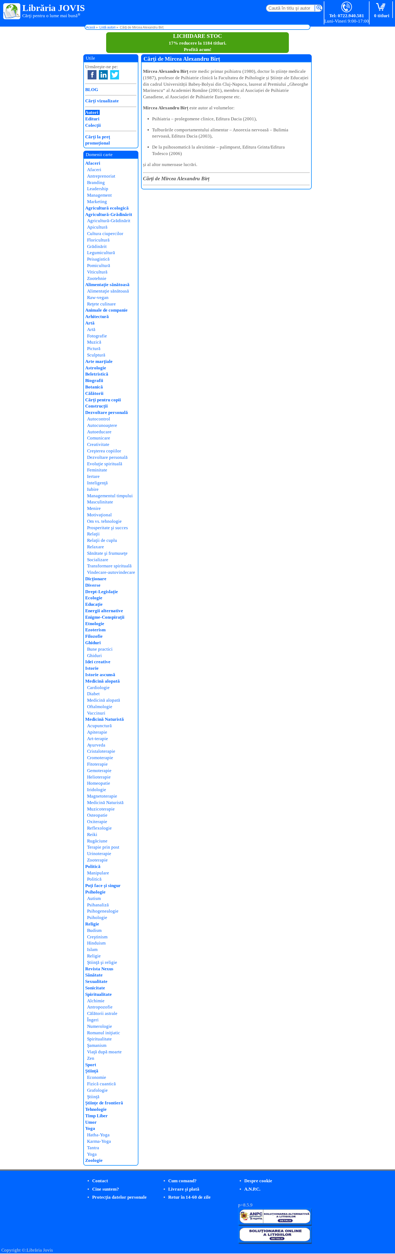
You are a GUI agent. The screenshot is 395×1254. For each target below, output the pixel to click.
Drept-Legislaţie (101, 591)
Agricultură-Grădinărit (108, 214)
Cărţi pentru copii (103, 399)
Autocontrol (98, 418)
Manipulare (98, 872)
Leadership (97, 188)
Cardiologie (98, 687)
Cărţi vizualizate (102, 100)
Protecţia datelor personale (119, 1197)
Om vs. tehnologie (104, 521)
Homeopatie (98, 783)
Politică (92, 866)
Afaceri (92, 163)
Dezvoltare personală (106, 412)
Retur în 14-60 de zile (189, 1197)
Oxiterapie (97, 821)
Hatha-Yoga (98, 1134)
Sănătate (94, 975)
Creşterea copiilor (104, 450)
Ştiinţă (91, 1070)
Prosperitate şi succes (107, 527)
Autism (94, 898)
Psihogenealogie (103, 911)
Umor (91, 1122)
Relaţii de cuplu (102, 540)
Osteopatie (97, 815)
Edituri (92, 118)
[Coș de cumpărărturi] (381, 7)
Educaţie (94, 604)
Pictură (93, 348)
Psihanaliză (98, 904)
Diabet (93, 693)
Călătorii (94, 393)
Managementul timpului (110, 495)
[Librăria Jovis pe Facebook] (92, 75)
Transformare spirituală (109, 565)
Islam (92, 949)
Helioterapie (99, 777)
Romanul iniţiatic (103, 1032)
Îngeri (93, 1019)
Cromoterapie (100, 757)
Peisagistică (98, 259)
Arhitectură (97, 316)
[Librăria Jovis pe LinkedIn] (103, 75)
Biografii (94, 380)
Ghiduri (93, 642)
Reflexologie (99, 828)
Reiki (92, 834)
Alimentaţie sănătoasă (107, 284)
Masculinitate (100, 502)
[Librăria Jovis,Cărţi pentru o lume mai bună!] (12, 11)
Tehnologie (96, 1109)
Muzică (94, 342)
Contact (100, 1180)
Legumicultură (101, 252)
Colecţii (93, 125)
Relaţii (93, 533)
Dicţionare (95, 578)
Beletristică (96, 374)
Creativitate (98, 444)
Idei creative (97, 661)
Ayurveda (96, 745)
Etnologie (94, 623)
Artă (90, 323)
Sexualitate (96, 981)
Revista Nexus (99, 968)
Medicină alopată (102, 681)
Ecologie (93, 597)
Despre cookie (258, 1180)
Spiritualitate (98, 994)
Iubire (93, 489)
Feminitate (97, 470)
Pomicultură (98, 265)
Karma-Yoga (99, 1141)
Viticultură (97, 272)
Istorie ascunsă (100, 674)
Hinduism (96, 943)
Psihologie (95, 892)
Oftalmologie (99, 706)
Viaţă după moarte (104, 1051)
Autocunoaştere (102, 425)
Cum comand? (182, 1180)
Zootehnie (96, 278)
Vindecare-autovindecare (111, 572)
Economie (96, 1077)
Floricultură (98, 240)
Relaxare (95, 546)
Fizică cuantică (101, 1083)
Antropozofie (100, 1007)
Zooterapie (97, 860)
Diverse (92, 585)
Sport (90, 1064)
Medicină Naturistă (104, 719)
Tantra (93, 1147)
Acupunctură (99, 725)
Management (99, 195)
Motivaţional (99, 514)
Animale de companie (106, 310)
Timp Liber (96, 1115)
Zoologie (94, 1160)
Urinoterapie (99, 853)
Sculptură (96, 355)
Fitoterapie (97, 764)
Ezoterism (95, 629)
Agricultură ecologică (107, 208)
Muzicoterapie (101, 809)
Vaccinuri (96, 713)
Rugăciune (97, 841)
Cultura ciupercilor (105, 233)
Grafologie (97, 1090)
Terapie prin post (103, 847)
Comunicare (98, 438)
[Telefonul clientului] (346, 7)
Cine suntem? (105, 1189)
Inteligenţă (97, 482)
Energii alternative (104, 610)
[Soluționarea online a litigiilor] (274, 1241)
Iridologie (96, 789)
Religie (92, 924)
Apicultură (97, 227)
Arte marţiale (99, 361)
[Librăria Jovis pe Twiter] (114, 75)
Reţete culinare (101, 304)
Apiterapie (97, 732)
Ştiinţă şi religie (102, 962)
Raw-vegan (98, 297)
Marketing (97, 201)
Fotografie (97, 335)
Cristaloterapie (101, 751)
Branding (96, 182)
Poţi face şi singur (103, 885)
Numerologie (99, 1026)
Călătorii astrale (102, 1013)
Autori (91, 112)
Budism (94, 930)
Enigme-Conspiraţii (104, 617)
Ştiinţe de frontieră (104, 1102)
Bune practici (100, 649)
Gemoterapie (99, 770)
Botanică (94, 387)
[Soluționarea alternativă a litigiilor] (274, 1223)
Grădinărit (97, 246)
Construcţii (96, 406)
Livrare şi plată (183, 1189)
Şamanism (96, 1045)
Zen (90, 1058)
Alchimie (96, 1000)
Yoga (90, 1128)
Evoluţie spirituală (104, 463)
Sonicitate (95, 987)
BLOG (91, 89)
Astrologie (95, 367)
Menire (94, 508)
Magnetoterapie (102, 796)
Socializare (97, 559)
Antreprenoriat (101, 176)
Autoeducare (99, 431)
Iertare (93, 476)
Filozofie (94, 636)
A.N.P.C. (252, 1189)
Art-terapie (97, 738)
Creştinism (97, 936)
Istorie (92, 668)
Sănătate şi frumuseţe (107, 553)
